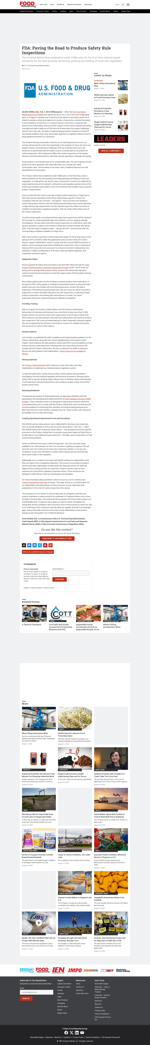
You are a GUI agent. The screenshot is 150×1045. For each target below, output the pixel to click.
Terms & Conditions (93, 1037)
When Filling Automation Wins (104, 84)
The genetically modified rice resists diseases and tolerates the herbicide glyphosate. (107, 946)
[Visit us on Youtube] (82, 1033)
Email (22, 988)
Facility (98, 810)
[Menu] (128, 5)
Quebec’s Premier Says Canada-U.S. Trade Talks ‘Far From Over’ (109, 775)
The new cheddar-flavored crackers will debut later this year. (111, 904)
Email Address (58, 569)
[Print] (24, 545)
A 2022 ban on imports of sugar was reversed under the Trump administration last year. (39, 821)
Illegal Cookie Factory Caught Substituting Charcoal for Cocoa (103, 124)
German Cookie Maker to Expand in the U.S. (75, 898)
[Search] (123, 5)
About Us (58, 1037)
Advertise (49, 1037)
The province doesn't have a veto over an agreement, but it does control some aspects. (111, 780)
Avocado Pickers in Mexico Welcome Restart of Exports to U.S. (110, 856)
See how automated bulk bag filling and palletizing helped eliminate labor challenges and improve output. (38, 738)
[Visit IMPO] (75, 970)
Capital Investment (30, 851)
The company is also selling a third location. (74, 860)
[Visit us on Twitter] (71, 1033)
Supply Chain (99, 770)
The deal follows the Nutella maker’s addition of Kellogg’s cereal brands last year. (38, 861)
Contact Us (67, 1037)
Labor (25, 810)
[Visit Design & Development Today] (27, 970)
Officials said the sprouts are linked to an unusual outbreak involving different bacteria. (74, 740)
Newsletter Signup (36, 1037)
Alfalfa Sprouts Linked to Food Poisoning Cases (105, 96)
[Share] (29, 545)
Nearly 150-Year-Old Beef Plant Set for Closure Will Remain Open (39, 939)
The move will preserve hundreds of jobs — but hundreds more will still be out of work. (38, 945)
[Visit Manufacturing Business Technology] (123, 970)
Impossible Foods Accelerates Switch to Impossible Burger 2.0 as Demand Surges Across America (87, 627)
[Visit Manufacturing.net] (107, 970)
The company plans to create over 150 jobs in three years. (111, 821)
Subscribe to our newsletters (57, 538)
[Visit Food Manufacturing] (43, 970)
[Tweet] (40, 545)
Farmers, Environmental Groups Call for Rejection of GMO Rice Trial (109, 939)
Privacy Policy (78, 1037)
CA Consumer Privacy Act (111, 1037)
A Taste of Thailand (31, 624)
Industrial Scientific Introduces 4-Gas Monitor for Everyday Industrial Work (103, 111)
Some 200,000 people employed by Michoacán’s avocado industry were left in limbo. (109, 862)
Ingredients (63, 770)
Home (25, 621)
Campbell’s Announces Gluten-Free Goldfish (109, 898)
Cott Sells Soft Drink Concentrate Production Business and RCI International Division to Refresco (61, 627)
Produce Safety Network (35, 365)
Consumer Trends (84, 621)
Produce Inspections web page (34, 482)
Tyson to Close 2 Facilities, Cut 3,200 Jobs (74, 856)
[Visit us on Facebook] (66, 1033)
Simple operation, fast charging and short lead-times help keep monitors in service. (37, 780)
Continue (59, 579)
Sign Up (26, 998)
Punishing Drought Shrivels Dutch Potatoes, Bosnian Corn (72, 939)
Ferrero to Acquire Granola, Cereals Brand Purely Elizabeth (37, 856)
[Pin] (45, 545)
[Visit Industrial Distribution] (91, 970)
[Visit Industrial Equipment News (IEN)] (58, 970)
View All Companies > (111, 151)
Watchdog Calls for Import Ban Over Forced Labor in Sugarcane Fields (37, 815)
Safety (61, 729)
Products (26, 770)
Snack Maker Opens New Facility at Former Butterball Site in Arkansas (109, 815)
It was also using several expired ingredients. (75, 779)
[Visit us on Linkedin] (77, 1033)
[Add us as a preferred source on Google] (50, 545)
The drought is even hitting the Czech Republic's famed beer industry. (71, 945)
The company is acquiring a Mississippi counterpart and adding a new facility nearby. (74, 904)
